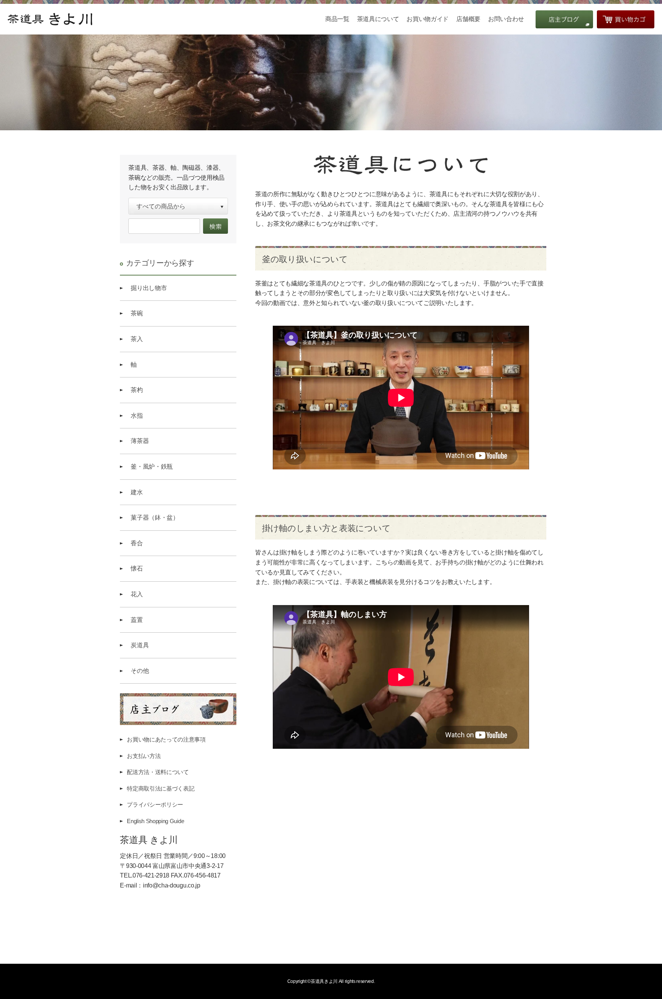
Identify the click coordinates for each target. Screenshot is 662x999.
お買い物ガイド (427, 19)
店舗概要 (468, 19)
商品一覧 (337, 19)
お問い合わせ (506, 19)
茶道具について (378, 19)
